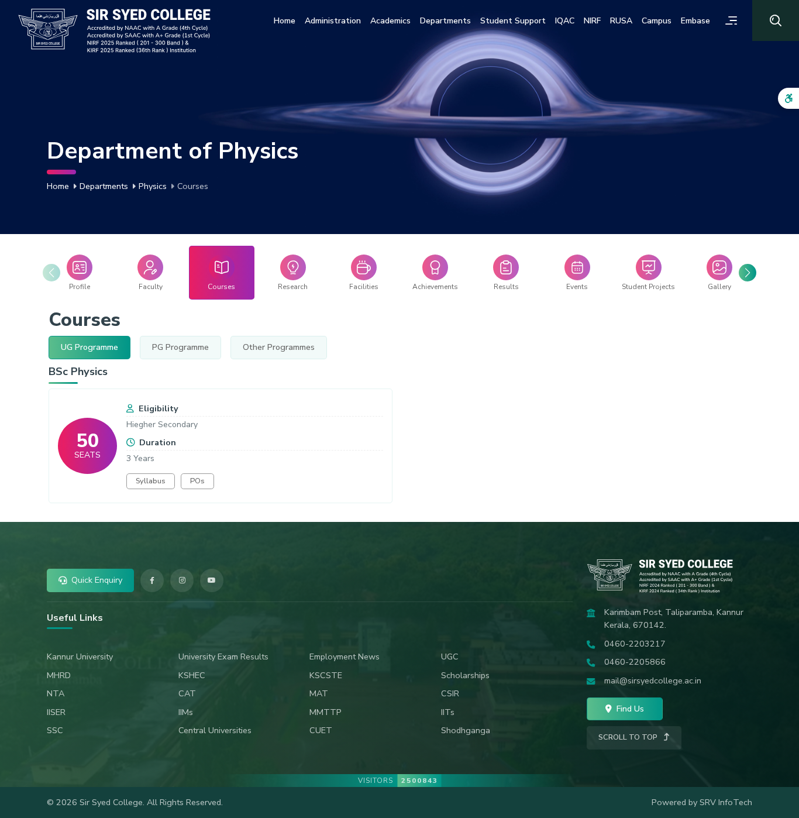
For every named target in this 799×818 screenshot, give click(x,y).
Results (506, 286)
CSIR (450, 693)
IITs (447, 712)
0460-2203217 (635, 643)
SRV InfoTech (726, 802)
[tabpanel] (399, 433)
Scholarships (465, 675)
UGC (450, 656)
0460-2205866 (635, 662)
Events (577, 286)
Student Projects (648, 286)
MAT (318, 693)
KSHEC (191, 675)
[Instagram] (182, 580)
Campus (656, 20)
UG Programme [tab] (89, 347)
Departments (445, 20)
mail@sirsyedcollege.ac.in (652, 680)
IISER (56, 712)
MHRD (59, 675)
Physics (153, 186)
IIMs (185, 712)
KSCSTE (325, 675)
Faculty (151, 286)
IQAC (564, 20)
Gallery (719, 286)
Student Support (513, 20)
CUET (320, 730)
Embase (695, 20)
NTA (55, 693)
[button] (747, 272)
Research (293, 286)
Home (284, 20)
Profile (79, 286)
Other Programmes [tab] (279, 347)
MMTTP (325, 712)
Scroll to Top (628, 737)
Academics (390, 20)
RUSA (621, 20)
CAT (187, 693)
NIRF (592, 20)
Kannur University (80, 656)
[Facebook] (152, 580)
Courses (221, 286)
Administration (333, 20)
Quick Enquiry (96, 580)
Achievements (435, 286)
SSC (55, 730)
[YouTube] (211, 580)
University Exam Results (223, 656)
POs (197, 481)
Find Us (629, 708)
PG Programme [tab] (180, 347)
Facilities (363, 286)
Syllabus (151, 481)
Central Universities (215, 730)
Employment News (344, 656)
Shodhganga (465, 730)
